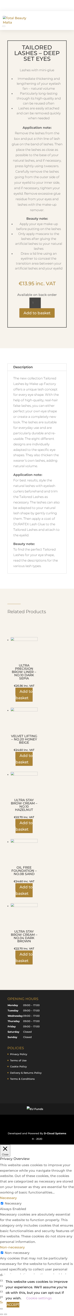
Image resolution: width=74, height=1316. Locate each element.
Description (23, 367)
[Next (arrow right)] (5, 1314)
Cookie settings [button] (39, 1298)
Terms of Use (18, 1060)
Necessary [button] (8, 1198)
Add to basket (37, 313)
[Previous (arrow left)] (1, 1314)
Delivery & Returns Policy (26, 1072)
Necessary (13, 1203)
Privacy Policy (18, 1054)
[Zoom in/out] (1, 1308)
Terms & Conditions (22, 1078)
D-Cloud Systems (55, 1133)
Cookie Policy (18, 1066)
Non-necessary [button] (12, 1247)
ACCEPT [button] (13, 1305)
